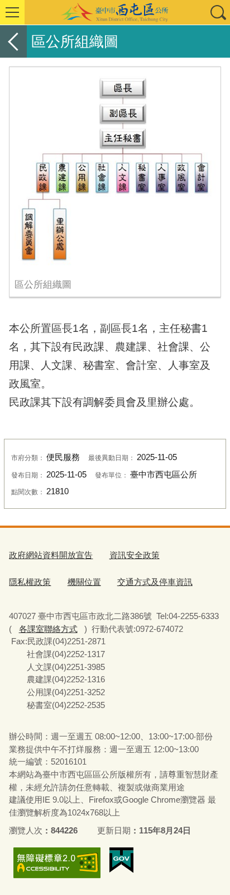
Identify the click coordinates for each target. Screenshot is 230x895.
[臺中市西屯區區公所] (115, 12)
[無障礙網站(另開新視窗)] (56, 862)
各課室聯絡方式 (48, 629)
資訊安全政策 (134, 555)
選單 (12, 12)
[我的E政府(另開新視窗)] (121, 860)
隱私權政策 (30, 582)
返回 (13, 41)
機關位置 (84, 582)
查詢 (217, 12)
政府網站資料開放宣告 (51, 555)
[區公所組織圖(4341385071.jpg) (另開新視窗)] (115, 169)
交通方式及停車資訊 (155, 582)
